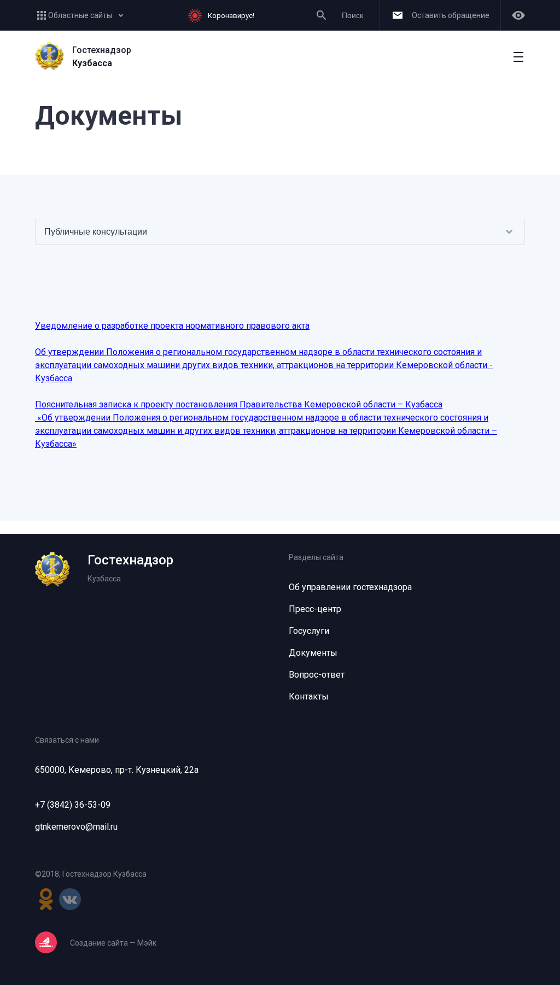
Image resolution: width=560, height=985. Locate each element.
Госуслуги (309, 631)
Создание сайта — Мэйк (113, 943)
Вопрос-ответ (317, 674)
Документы (313, 653)
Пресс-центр (315, 609)
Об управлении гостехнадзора (350, 587)
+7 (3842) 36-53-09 (72, 805)
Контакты (309, 696)
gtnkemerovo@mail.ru (76, 826)
